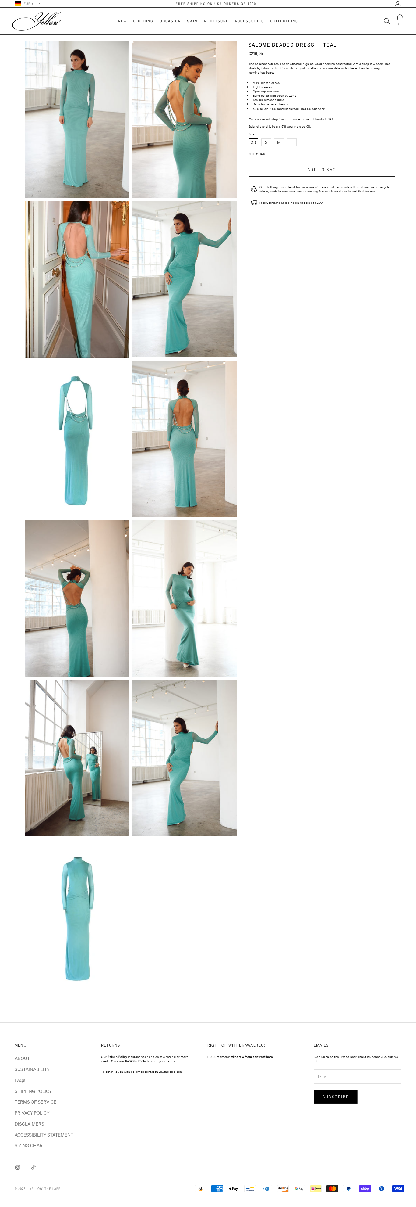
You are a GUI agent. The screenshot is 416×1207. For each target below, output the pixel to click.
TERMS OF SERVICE (35, 1101)
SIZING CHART (30, 1145)
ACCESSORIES (249, 21)
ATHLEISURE (216, 21)
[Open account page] (397, 3)
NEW (122, 21)
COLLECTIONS (284, 21)
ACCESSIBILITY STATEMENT (44, 1134)
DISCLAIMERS (29, 1123)
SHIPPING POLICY (33, 1091)
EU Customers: (240, 1056)
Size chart (258, 154)
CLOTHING (143, 21)
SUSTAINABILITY (32, 1069)
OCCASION (170, 21)
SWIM (192, 21)
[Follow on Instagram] (18, 1167)
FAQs (20, 1080)
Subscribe (336, 1096)
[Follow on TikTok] (33, 1167)
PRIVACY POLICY (32, 1112)
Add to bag (322, 169)
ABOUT (22, 1058)
